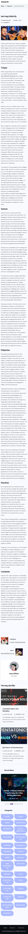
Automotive (21, 822)
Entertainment (21, 838)
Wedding (7, 913)
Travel (21, 896)
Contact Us (21, 928)
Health (20, 857)
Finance (7, 851)
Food (20, 851)
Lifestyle (21, 863)
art (7, 822)
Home (2, 6)
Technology (7, 898)
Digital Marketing (20, 830)
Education (7, 837)
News (7, 874)
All (7, 816)
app (21, 816)
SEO (21, 880)
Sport (20, 888)
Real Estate (7, 881)
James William (8, 714)
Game (7, 857)
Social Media (7, 889)
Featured (9, 6)
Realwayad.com (11, 931)
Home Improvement (7, 866)
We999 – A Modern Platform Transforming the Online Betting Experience (14, 793)
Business (7, 828)
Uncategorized (7, 906)
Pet (21, 874)
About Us (12, 928)
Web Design (20, 905)
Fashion (7, 845)
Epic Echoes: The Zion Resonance (13, 747)
